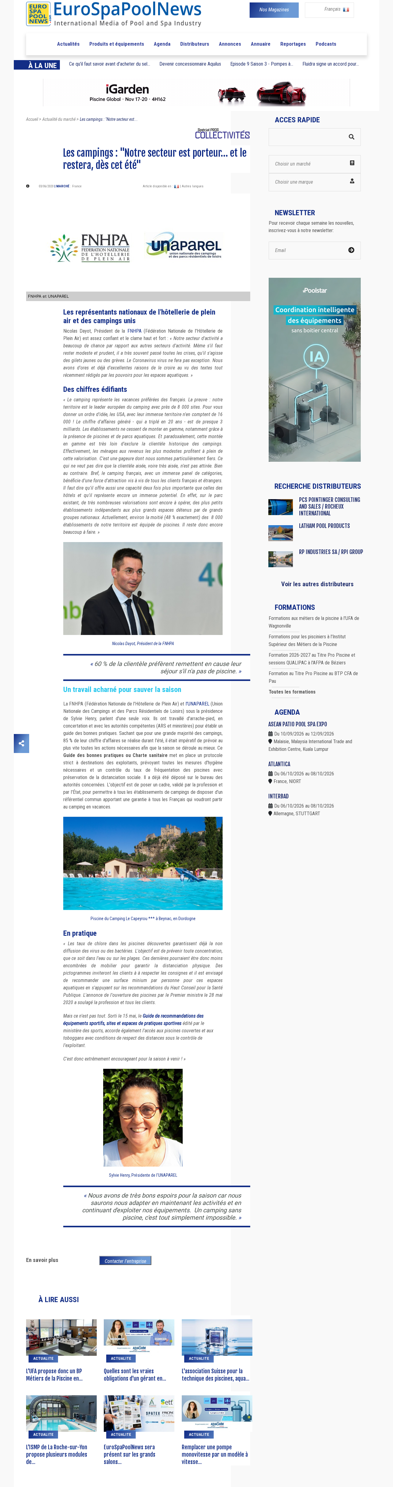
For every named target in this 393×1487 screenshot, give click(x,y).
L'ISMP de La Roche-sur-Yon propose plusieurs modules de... (56, 1454)
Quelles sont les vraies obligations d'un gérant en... (135, 1375)
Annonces (230, 44)
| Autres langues (192, 186)
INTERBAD (278, 796)
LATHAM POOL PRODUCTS (324, 525)
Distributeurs (194, 44)
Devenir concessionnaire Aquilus (190, 64)
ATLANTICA (279, 764)
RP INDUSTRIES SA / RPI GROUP (331, 552)
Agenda (162, 44)
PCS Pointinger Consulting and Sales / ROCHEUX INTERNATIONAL (329, 506)
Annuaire (260, 44)
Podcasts (326, 44)
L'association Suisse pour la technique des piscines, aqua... (215, 1375)
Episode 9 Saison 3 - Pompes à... (261, 64)
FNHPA (134, 331)
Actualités (68, 44)
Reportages (293, 44)
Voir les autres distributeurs (317, 584)
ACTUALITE (43, 1358)
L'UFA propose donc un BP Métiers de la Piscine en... (54, 1375)
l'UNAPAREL (197, 704)
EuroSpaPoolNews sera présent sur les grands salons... (129, 1454)
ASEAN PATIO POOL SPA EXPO (297, 724)
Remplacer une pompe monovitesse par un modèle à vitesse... (215, 1454)
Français (333, 9)
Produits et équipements (116, 44)
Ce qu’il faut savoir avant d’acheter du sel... (109, 64)
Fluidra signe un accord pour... (330, 64)
